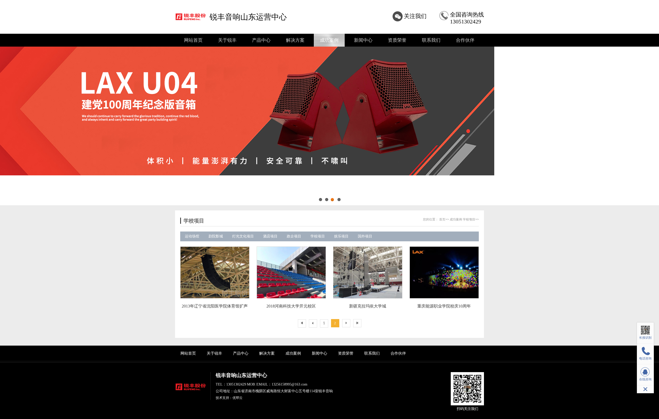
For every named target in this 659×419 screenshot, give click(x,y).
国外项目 (365, 236)
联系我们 (431, 40)
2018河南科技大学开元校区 (291, 306)
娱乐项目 (341, 236)
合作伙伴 (465, 40)
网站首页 (193, 40)
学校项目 (469, 219)
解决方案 (295, 40)
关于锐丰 (227, 40)
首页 (442, 219)
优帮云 (237, 398)
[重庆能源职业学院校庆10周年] (444, 272)
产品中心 (261, 40)
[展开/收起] (645, 389)
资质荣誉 (397, 40)
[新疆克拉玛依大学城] (367, 272)
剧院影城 (216, 236)
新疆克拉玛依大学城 (367, 306)
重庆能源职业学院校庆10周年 (444, 306)
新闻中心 (363, 40)
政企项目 (294, 236)
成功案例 (329, 40)
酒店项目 (270, 236)
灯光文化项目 (243, 236)
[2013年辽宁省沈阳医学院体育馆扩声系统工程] (214, 272)
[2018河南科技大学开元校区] (291, 272)
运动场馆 (192, 236)
